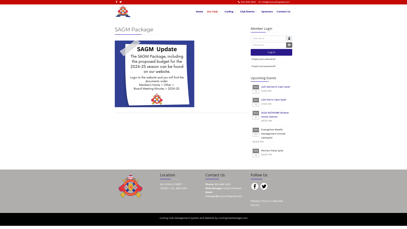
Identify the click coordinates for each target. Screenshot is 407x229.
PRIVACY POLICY (261, 201)
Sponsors (267, 11)
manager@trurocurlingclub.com (223, 196)
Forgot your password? (264, 66)
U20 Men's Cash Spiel (273, 99)
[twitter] (121, 1)
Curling (228, 11)
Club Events (247, 11)
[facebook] (116, 1)
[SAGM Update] (154, 74)
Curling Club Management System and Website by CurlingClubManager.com (204, 218)
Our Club (212, 11)
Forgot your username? (264, 59)
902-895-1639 (248, 2)
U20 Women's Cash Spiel (275, 86)
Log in (271, 52)
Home (199, 11)
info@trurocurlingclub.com (276, 2)
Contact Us (283, 11)
